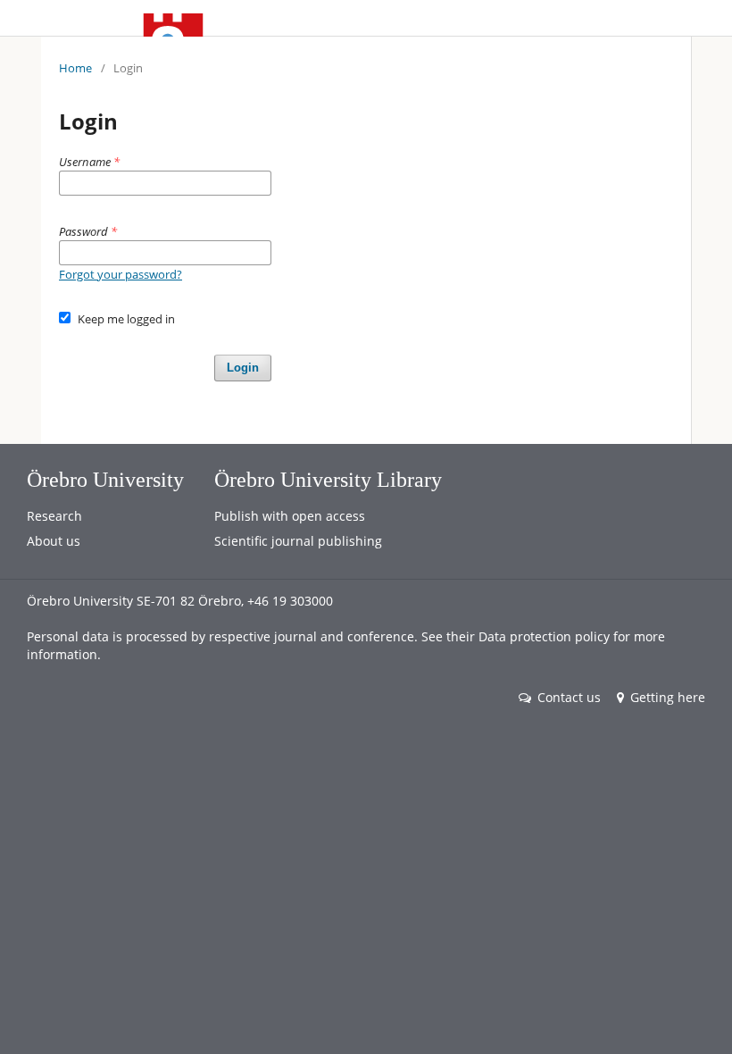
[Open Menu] (59, 18)
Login (243, 367)
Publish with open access (289, 515)
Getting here (667, 697)
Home (75, 68)
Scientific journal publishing (298, 540)
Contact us (569, 697)
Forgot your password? (120, 274)
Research (54, 515)
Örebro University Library (328, 479)
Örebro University (105, 479)
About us (53, 540)
